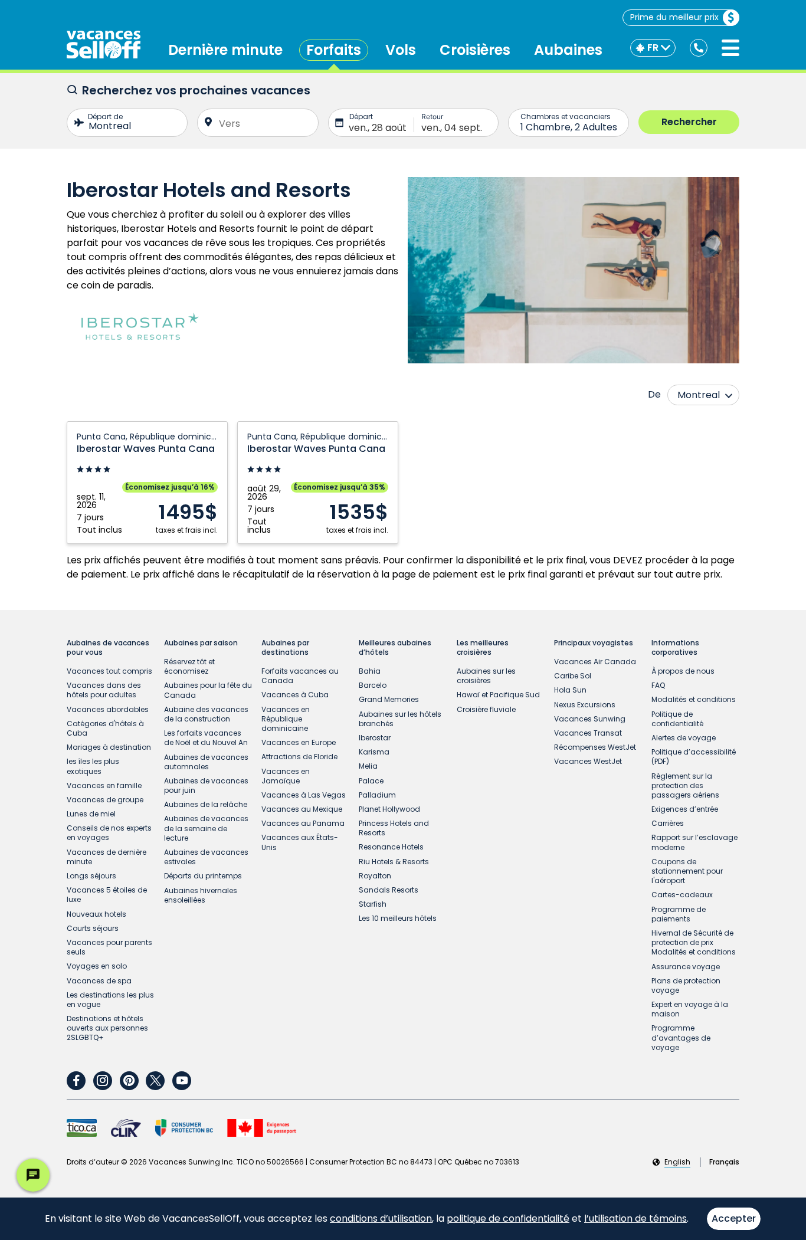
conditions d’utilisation (381, 1218)
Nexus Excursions (584, 705)
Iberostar (375, 738)
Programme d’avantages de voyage (680, 1037)
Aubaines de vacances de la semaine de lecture (206, 827)
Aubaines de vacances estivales (206, 857)
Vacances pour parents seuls (109, 947)
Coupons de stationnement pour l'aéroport (687, 871)
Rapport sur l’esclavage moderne (694, 842)
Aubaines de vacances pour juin (206, 785)
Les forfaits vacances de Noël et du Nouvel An (206, 737)
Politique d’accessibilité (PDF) (693, 756)
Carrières (667, 823)
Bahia (370, 671)
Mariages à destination (109, 747)
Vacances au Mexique (301, 809)
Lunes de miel (91, 814)
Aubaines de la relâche (205, 804)
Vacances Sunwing (589, 719)
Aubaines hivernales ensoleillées (200, 895)
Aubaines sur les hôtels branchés (400, 719)
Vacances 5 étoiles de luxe (107, 894)
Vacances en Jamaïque (285, 776)
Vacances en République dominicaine (285, 718)
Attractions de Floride (299, 757)
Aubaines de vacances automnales (206, 762)
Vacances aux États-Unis (299, 842)
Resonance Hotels (391, 847)
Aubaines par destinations (285, 647)
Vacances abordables (108, 709)
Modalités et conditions (693, 699)
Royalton (375, 876)
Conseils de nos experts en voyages (109, 832)
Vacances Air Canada (595, 662)
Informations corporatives (675, 647)
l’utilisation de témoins (635, 1218)
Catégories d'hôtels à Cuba (105, 728)
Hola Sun (570, 690)
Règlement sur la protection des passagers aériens (685, 785)
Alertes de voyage (683, 738)
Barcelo (372, 685)
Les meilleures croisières (483, 647)
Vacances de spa (99, 981)
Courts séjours (93, 928)
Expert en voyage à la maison (689, 1009)
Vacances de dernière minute (106, 857)
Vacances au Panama (303, 823)
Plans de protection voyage (685, 985)
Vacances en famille (104, 785)
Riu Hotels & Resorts (394, 862)
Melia (368, 766)
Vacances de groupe (105, 800)
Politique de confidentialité (677, 719)
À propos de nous (683, 671)
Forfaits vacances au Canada (300, 675)
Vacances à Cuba (295, 695)
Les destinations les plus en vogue (110, 999)
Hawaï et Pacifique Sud (498, 695)
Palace (371, 781)
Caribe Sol (572, 676)
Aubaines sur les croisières (486, 675)
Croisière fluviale (486, 709)
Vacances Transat (588, 733)
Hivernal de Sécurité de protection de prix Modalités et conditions (693, 942)
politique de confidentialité (508, 1218)
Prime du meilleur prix (674, 17)
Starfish (372, 904)
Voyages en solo (97, 966)
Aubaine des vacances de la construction (206, 714)
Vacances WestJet (588, 761)
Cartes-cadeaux (682, 895)
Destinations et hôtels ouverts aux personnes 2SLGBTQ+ (107, 1027)
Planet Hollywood (389, 809)
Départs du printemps (203, 876)
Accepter (734, 1218)
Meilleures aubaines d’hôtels (395, 647)
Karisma (374, 752)
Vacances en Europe (298, 742)
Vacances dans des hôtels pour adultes (104, 690)
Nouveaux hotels (96, 914)
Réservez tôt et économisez (189, 666)
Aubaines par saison (201, 643)
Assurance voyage (685, 967)
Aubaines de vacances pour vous (108, 647)
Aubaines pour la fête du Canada (208, 690)
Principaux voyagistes (593, 643)
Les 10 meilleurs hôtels (398, 918)
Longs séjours (91, 876)
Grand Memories (389, 699)
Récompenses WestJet (595, 747)
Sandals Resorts (388, 890)
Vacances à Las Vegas (303, 795)
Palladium (377, 795)
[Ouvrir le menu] (730, 48)
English (677, 1162)
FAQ (658, 685)
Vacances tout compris (109, 671)
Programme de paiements (678, 914)
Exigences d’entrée (684, 809)
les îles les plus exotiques (93, 766)
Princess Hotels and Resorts (394, 828)
